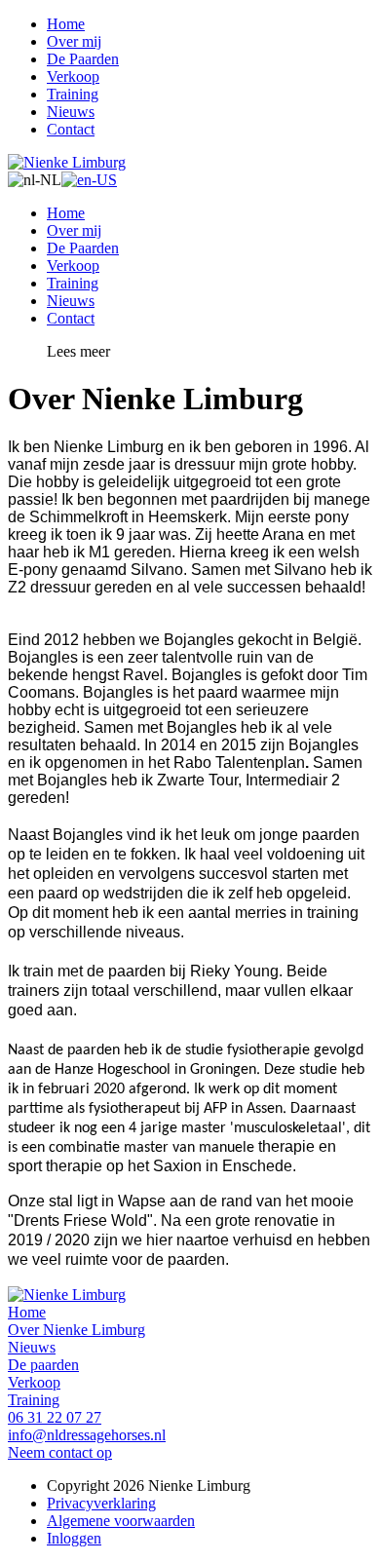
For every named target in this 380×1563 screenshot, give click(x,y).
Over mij (74, 41)
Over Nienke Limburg (76, 1329)
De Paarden (83, 59)
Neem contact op (60, 1452)
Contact (71, 129)
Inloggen (74, 1538)
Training (72, 94)
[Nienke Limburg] (67, 162)
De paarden (43, 1364)
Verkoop (73, 76)
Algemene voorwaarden (121, 1520)
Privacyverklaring (101, 1503)
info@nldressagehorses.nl (87, 1435)
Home (66, 24)
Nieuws (71, 111)
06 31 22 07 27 (54, 1417)
